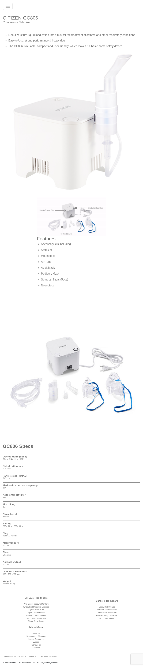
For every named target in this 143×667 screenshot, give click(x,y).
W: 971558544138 (27, 662)
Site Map (36, 648)
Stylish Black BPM (36, 610)
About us (36, 633)
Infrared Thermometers (36, 615)
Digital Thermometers (36, 613)
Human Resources (36, 639)
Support (36, 642)
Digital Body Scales (36, 621)
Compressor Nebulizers (36, 618)
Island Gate (36, 627)
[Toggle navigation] (8, 6)
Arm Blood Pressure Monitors (36, 604)
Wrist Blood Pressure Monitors (36, 607)
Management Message (36, 636)
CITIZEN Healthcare (36, 597)
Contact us (36, 645)
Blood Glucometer (107, 618)
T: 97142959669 (9, 662)
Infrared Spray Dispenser (107, 615)
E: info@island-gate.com (47, 662)
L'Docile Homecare (107, 600)
